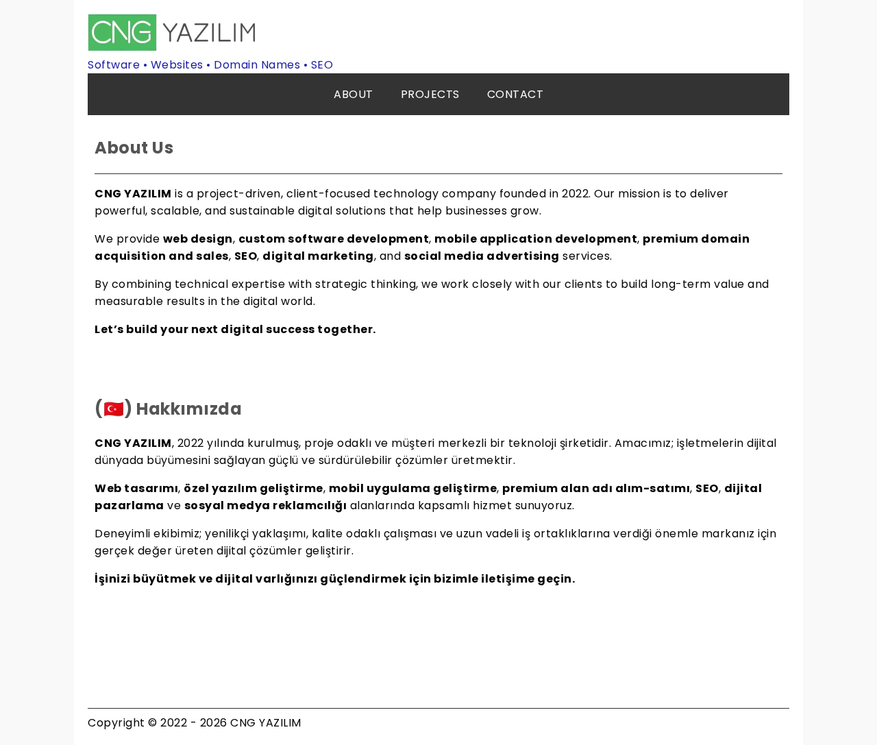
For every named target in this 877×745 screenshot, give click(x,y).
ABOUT (353, 94)
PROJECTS (430, 94)
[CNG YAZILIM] (173, 48)
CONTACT (515, 94)
